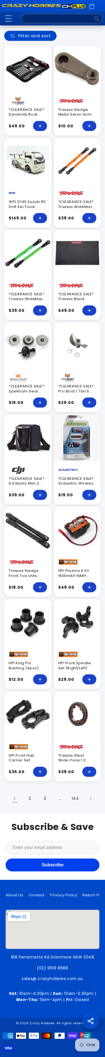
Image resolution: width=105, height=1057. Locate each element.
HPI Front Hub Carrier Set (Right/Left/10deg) (27, 760)
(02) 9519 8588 (52, 968)
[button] (8, 18)
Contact (37, 895)
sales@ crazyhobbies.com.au (52, 978)
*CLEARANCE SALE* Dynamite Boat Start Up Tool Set (27, 114)
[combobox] (62, 19)
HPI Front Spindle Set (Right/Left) (74, 665)
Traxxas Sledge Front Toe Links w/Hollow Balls (24, 575)
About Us (14, 895)
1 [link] (15, 798)
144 (75, 798)
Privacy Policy (63, 895)
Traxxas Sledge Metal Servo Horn (75, 112)
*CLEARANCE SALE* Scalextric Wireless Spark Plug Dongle (76, 483)
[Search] (97, 19)
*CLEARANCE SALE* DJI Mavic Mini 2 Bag (27, 483)
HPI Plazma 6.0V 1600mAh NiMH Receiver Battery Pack (74, 578)
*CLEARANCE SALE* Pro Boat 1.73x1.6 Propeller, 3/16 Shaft (76, 393)
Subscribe (53, 864)
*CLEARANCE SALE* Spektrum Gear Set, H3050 (27, 391)
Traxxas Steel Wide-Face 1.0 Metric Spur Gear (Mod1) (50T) (75, 763)
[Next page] (90, 798)
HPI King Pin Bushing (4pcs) (24, 665)
